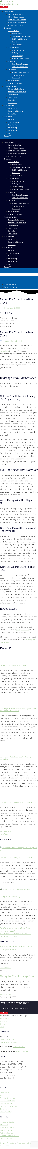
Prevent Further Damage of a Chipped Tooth (16, 948)
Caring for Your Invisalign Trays (17, 976)
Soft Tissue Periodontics (20, 67)
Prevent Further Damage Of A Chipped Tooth (18, 802)
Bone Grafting (16, 78)
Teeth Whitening (17, 56)
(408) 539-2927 (19, 1047)
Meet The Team (13, 125)
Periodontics (12, 61)
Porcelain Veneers (18, 50)
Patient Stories (12, 130)
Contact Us (7, 136)
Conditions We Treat (10, 86)
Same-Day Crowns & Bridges (21, 36)
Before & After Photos (9, 1136)
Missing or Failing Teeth (16, 89)
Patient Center (12, 108)
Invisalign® (16, 53)
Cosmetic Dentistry (14, 47)
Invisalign (4, 351)
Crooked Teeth (13, 94)
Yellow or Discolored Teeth (17, 92)
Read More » (5, 968)
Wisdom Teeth (6, 1104)
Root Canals (16, 42)
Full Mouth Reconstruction (20, 58)
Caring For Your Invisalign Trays (13, 665)
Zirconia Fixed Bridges (15, 25)
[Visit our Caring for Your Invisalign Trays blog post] (15, 889)
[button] (4, 1013)
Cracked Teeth (12, 97)
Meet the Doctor (7, 1122)
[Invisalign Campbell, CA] (11, 341)
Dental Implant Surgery (15, 14)
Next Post (3, 834)
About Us (11, 119)
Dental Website (7, 1143)
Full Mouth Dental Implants (17, 20)
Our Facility (12, 114)
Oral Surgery (12, 69)
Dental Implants (9, 11)
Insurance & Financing (15, 111)
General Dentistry (13, 31)
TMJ (1, 1095)
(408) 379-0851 (22, 630)
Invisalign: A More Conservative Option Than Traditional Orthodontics (18, 709)
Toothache (11, 100)
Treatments (7, 28)
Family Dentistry (17, 33)
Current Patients (11, 287)
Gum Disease (12, 103)
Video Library (12, 128)
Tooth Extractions (18, 75)
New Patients (10, 284)
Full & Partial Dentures (19, 39)
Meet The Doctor (13, 122)
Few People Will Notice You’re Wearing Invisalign (15, 758)
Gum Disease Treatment (20, 64)
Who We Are (8, 117)
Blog (9, 133)
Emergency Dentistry (15, 83)
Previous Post (6, 831)
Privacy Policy (6, 1112)
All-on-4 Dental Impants (16, 17)
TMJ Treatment (17, 45)
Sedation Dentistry (14, 80)
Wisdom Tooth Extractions (20, 72)
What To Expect (9, 105)
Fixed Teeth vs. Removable (17, 22)
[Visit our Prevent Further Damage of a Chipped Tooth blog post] (19, 850)
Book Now (4, 7)
